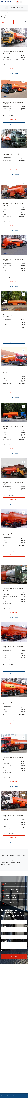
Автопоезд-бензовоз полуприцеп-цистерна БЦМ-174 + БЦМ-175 (13, 153)
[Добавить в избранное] (23, 31)
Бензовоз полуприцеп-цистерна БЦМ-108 (13, 815)
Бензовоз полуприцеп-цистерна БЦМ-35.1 (13, 427)
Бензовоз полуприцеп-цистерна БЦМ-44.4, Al (13, 52)
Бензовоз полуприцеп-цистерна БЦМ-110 (13, 758)
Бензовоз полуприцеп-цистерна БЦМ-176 (13, 589)
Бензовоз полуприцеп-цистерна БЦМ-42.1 (13, 371)
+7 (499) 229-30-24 (16, 8)
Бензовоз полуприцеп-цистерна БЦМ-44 (13, 260)
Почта (2, 933)
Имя (2, 918)
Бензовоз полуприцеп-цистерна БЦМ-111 (13, 702)
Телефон (3, 926)
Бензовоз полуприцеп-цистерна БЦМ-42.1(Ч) (13, 315)
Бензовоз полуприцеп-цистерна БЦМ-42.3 (13, 533)
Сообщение (4, 941)
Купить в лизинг (14, 73)
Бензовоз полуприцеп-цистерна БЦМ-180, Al (13, 103)
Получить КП (14, 68)
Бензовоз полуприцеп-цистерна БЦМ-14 (13, 646)
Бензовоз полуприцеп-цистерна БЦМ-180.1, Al (13, 483)
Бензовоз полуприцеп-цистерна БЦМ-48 (13, 204)
